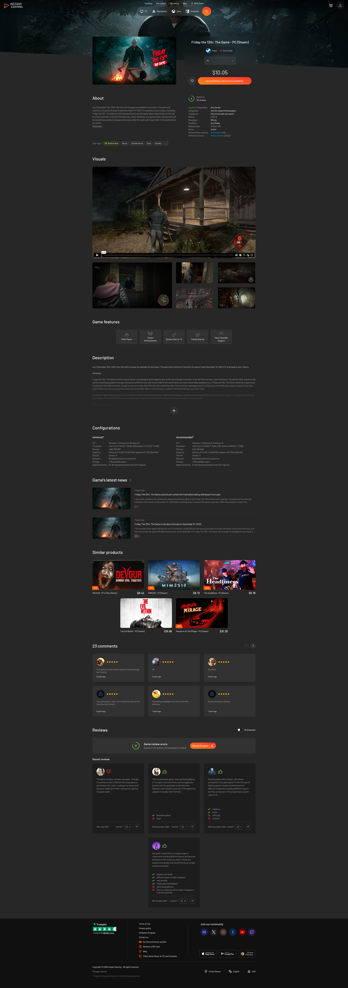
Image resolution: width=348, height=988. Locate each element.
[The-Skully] (156, 846)
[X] (213, 932)
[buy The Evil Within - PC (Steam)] (146, 613)
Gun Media (215, 123)
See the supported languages (223, 110)
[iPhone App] (208, 953)
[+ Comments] (253, 645)
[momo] (156, 772)
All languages (250, 730)
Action (213, 129)
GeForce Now (113, 143)
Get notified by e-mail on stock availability (224, 81)
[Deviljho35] (212, 694)
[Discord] (204, 932)
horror (124, 143)
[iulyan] (156, 662)
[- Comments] (246, 645)
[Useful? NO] (137, 826)
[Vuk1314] (101, 662)
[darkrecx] (212, 772)
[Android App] (227, 953)
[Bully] (101, 694)
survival (158, 143)
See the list (215, 107)
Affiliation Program (147, 933)
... (166, 143)
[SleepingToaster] (156, 694)
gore (149, 143)
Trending (148, 3)
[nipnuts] (101, 772)
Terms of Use (144, 924)
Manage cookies (99, 971)
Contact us (143, 937)
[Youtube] (242, 932)
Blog (185, 3)
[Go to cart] (330, 5)
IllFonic (214, 120)
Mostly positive (217, 135)
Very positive (216, 132)
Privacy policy (145, 928)
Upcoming (174, 3)
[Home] (13, 5)
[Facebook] (233, 932)
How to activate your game (222, 114)
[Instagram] (223, 932)
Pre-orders (161, 3)
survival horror (137, 143)
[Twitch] (252, 932)
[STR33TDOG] (212, 662)
